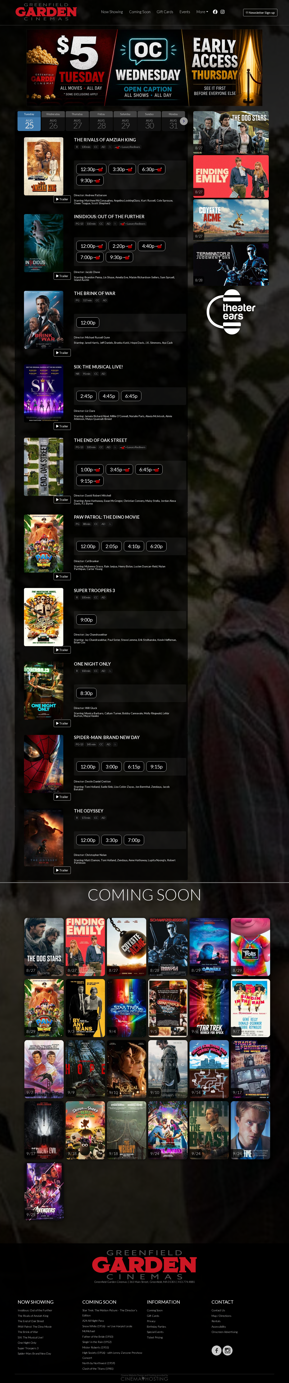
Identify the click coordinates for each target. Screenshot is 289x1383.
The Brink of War (28, 1332)
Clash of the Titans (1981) (97, 1368)
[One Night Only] (43, 690)
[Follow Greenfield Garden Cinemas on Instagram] (228, 1350)
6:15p (134, 766)
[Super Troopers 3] (43, 617)
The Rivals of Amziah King (33, 1315)
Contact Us (218, 1310)
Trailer (63, 199)
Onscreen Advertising (224, 1332)
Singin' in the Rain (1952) (96, 1342)
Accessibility (219, 1326)
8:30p (86, 693)
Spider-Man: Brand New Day (34, 1353)
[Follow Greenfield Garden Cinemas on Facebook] (217, 1350)
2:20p (119, 246)
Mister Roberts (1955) (95, 1347)
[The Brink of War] (43, 319)
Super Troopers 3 (28, 1348)
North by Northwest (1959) (98, 1363)
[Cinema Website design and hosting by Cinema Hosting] (144, 1377)
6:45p (131, 396)
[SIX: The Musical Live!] (43, 393)
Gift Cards (165, 12)
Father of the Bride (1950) (97, 1336)
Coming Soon (139, 12)
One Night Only (27, 1342)
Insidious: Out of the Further (35, 1310)
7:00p (86, 257)
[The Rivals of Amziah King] (43, 166)
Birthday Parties (156, 1326)
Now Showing (112, 12)
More (200, 12)
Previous (19, 121)
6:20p (156, 546)
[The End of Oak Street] (43, 466)
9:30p (86, 180)
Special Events (155, 1332)
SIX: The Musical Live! (30, 1337)
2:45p (86, 396)
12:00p (88, 246)
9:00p (86, 620)
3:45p (116, 469)
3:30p (119, 169)
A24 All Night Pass (93, 1320)
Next (184, 121)
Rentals (216, 1321)
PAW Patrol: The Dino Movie (35, 1326)
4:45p (109, 396)
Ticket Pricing (155, 1337)
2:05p (112, 546)
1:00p (86, 469)
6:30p (148, 169)
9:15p (86, 481)
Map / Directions (221, 1315)
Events (184, 12)
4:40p (148, 246)
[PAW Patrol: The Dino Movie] (43, 543)
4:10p (134, 546)
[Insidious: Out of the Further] (43, 243)
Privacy (151, 1321)
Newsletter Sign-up (261, 12)
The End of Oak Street (31, 1321)
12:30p (88, 169)
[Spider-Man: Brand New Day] (43, 763)
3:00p (112, 766)
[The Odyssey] (43, 837)
